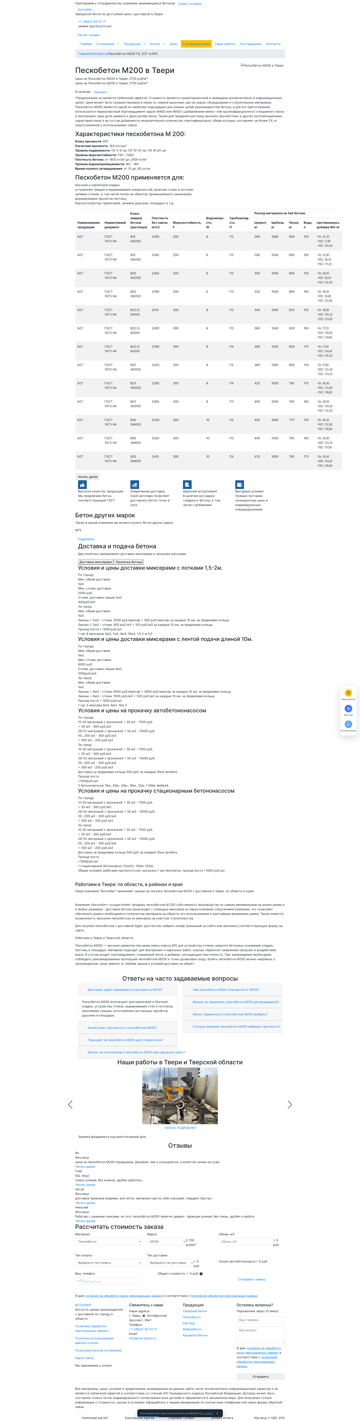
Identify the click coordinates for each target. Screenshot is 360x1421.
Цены (173, 44)
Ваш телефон (85, 1273)
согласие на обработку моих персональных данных (124, 1296)
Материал (82, 1234)
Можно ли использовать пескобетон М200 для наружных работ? (136, 1052)
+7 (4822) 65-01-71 (92, 21)
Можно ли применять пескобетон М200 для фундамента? (235, 1002)
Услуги (155, 44)
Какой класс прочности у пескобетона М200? (122, 1028)
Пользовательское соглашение (98, 1350)
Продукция (132, 44)
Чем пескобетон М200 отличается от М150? (225, 990)
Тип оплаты (83, 1255)
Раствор (189, 1323)
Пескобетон (192, 1317)
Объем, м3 (226, 1234)
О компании (105, 44)
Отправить (261, 1376)
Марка (152, 1234)
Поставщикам (250, 44)
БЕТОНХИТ (83, 1305)
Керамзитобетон (195, 1335)
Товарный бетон (195, 1311)
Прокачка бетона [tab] (129, 562)
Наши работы (225, 44)
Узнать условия (190, 3)
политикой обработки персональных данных (224, 1296)
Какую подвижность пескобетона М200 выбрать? (230, 1014)
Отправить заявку (251, 1279)
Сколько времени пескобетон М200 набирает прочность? (236, 1026)
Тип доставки (157, 1255)
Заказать (100, 92)
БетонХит (85, 9)
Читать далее (88, 477)
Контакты (273, 44)
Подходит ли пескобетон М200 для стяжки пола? (125, 1040)
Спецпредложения (196, 44)
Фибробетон (192, 1329)
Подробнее (86, 539)
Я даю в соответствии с (166, 1296)
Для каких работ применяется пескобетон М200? (125, 990)
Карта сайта (84, 1358)
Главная (86, 44)
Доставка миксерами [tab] (96, 562)
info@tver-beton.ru (142, 1338)
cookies (208, 1413)
